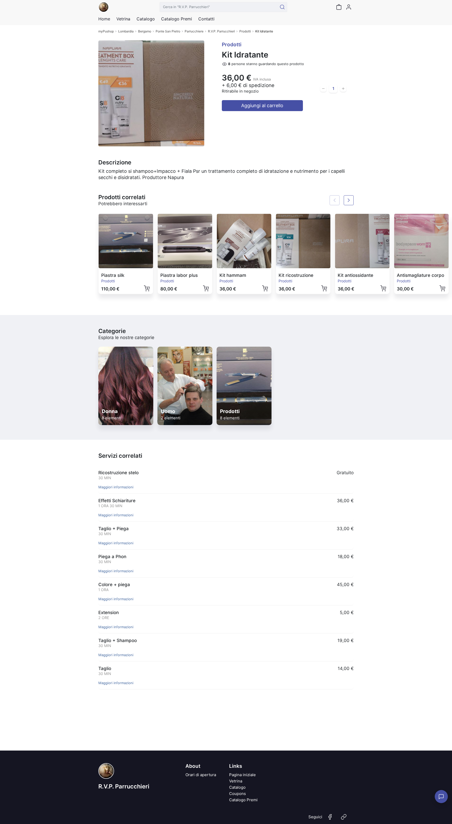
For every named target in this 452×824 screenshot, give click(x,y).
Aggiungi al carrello (262, 105)
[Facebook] (330, 819)
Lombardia (126, 31)
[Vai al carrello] (339, 7)
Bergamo (144, 31)
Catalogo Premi (243, 799)
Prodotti (245, 31)
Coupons (237, 793)
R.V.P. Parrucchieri (221, 31)
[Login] (349, 7)
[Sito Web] (343, 819)
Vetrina (235, 781)
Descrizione (114, 162)
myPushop (106, 31)
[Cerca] (282, 7)
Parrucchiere (194, 31)
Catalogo (146, 19)
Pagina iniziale (242, 774)
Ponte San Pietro (168, 31)
